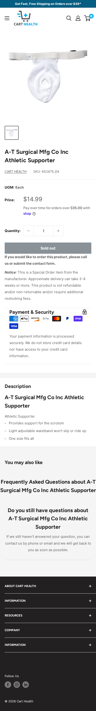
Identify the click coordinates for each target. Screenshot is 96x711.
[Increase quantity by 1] (58, 231)
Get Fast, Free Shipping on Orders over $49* (48, 4)
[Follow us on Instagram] (17, 684)
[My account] (78, 18)
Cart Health (16, 171)
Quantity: (13, 231)
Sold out (48, 248)
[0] (87, 18)
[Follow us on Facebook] (8, 684)
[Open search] (69, 18)
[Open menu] (7, 18)
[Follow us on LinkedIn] (25, 684)
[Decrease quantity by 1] (28, 231)
